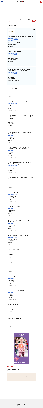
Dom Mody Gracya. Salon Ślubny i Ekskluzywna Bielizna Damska (19, 70)
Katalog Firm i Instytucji (14, 19)
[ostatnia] (24, 330)
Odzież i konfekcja (11, 40)
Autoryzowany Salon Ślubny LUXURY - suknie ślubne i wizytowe (20, 178)
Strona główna (9, 19)
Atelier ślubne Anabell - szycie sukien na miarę (21, 102)
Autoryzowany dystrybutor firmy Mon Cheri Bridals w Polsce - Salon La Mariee (20, 148)
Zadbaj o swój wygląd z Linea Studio (13, 369)
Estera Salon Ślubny (13, 249)
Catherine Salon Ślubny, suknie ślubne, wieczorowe (19, 221)
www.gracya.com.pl (12, 82)
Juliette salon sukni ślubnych (16, 290)
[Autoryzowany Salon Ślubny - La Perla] (11, 32)
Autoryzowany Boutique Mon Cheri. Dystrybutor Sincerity (21, 133)
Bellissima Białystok (13, 192)
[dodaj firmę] (33, 21)
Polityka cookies (25, 403)
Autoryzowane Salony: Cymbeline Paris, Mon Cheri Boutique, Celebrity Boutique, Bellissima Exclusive (21, 117)
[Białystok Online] (21, 1)
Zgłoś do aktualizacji (12, 96)
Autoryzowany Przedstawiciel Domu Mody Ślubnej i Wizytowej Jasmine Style (19, 163)
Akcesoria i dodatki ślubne (13, 39)
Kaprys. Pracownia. (13, 304)
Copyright (14, 404)
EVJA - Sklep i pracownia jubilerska (18, 377)
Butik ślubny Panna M (14, 206)
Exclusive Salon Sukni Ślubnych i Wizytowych (20, 263)
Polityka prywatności (18, 403)
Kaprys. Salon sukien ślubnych (16, 318)
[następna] (22, 330)
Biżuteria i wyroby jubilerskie (13, 55)
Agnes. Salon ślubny (13, 88)
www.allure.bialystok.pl (13, 63)
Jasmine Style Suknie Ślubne (16, 277)
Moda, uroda (20, 19)
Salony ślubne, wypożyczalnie (27, 19)
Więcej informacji (11, 379)
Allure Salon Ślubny (14, 52)
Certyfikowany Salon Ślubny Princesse (18, 235)
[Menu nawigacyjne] (41, 2)
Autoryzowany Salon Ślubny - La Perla (20, 36)
